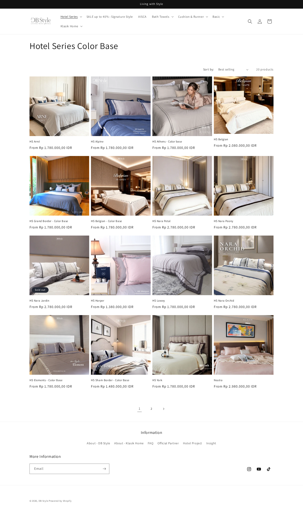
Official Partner (168, 443)
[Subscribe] (104, 469)
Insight (211, 443)
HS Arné (35, 141)
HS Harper (97, 300)
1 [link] (139, 408)
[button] (71, 16)
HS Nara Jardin (39, 300)
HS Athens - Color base (167, 141)
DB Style (43, 500)
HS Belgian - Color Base (106, 221)
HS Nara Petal (161, 221)
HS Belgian (221, 139)
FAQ (150, 443)
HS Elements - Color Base (46, 380)
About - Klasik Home (129, 443)
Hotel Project (192, 443)
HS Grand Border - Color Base (49, 221)
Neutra (218, 380)
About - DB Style (98, 443)
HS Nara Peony (223, 221)
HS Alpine (97, 141)
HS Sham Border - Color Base (110, 380)
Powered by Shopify (60, 500)
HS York (157, 380)
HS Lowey (158, 300)
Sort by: (208, 69)
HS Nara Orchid (224, 300)
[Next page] (163, 409)
